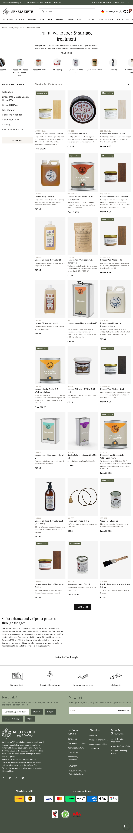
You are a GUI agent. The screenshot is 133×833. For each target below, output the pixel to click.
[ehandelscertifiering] (65, 814)
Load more (83, 607)
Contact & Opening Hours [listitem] (15, 712)
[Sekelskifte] (23, 733)
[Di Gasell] (55, 814)
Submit (122, 710)
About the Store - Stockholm (118, 740)
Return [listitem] (50, 712)
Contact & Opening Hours (14, 2)
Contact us (72, 739)
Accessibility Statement (73, 758)
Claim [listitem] (29, 719)
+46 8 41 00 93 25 (53, 2)
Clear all (17, 140)
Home (4, 27)
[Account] (120, 11)
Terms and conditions (76, 743)
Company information (98, 740)
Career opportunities (98, 744)
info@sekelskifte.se (35, 2)
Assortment (94, 748)
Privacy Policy (73, 752)
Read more (66, 53)
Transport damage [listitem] (13, 719)
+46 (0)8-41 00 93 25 (77, 771)
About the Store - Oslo (120, 746)
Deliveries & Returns (76, 748)
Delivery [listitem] (36, 712)
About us (93, 735)
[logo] (18, 11)
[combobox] (69, 12)
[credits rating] (77, 814)
